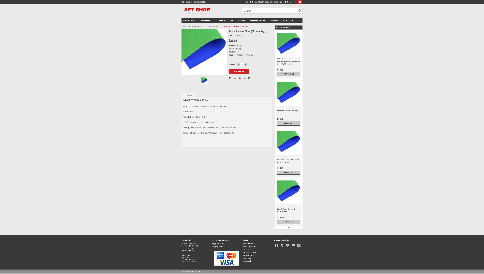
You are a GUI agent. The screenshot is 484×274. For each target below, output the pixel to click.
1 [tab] (288, 227)
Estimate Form (189, 20)
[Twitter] (245, 78)
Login (214, 244)
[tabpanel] (288, 54)
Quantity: (232, 64)
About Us (222, 20)
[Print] (240, 78)
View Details (288, 74)
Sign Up (220, 244)
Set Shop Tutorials (237, 20)
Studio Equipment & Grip (196, 26)
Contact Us (273, 20)
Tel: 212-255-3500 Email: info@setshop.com (265, 2)
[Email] (235, 78)
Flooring (210, 26)
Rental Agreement (207, 20)
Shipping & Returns (257, 20)
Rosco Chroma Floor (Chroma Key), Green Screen (232, 26)
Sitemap (200, 271)
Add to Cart (289, 123)
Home (184, 26)
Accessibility (288, 20)
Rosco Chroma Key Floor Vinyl (287, 111)
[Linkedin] (249, 78)
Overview (188, 95)
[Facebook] (230, 78)
